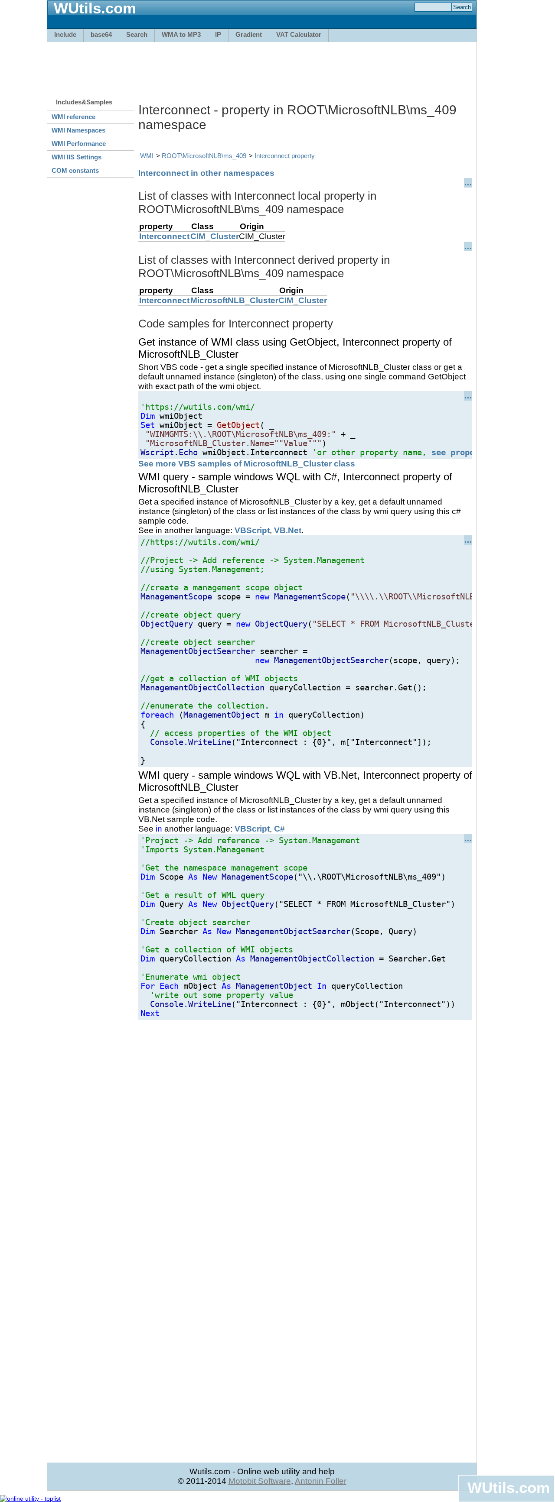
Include (65, 34)
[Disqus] (305, 1128)
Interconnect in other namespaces (206, 173)
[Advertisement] (262, 65)
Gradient (248, 34)
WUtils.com (508, 1487)
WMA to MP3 (181, 34)
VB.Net (287, 530)
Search (136, 34)
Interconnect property (285, 155)
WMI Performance (79, 143)
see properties (464, 452)
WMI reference (73, 116)
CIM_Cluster (214, 236)
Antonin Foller (320, 1481)
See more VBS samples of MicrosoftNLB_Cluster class (246, 463)
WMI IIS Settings (76, 157)
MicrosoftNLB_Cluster (234, 300)
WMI (146, 155)
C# (279, 828)
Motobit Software (260, 1481)
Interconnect (164, 236)
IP (218, 34)
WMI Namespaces (78, 130)
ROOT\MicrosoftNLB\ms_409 (204, 155)
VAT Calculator (298, 34)
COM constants (75, 170)
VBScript (252, 530)
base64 (101, 34)
